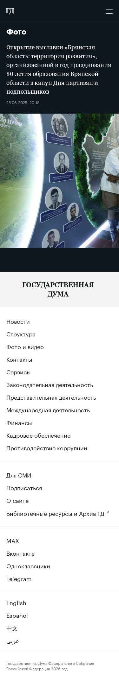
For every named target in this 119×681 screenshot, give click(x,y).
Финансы (19, 421)
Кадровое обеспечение (38, 434)
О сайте (17, 499)
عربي (12, 639)
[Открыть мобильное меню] (109, 11)
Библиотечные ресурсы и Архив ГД (55, 512)
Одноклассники (28, 565)
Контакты (19, 358)
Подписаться (24, 487)
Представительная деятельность (51, 396)
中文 (12, 627)
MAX (12, 539)
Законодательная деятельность (49, 383)
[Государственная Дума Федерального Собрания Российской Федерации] (9, 11)
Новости (18, 320)
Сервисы (18, 371)
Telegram (19, 577)
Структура (21, 333)
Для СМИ (18, 474)
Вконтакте (20, 552)
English (16, 601)
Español (17, 614)
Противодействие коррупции (46, 447)
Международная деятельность (48, 409)
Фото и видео (25, 345)
